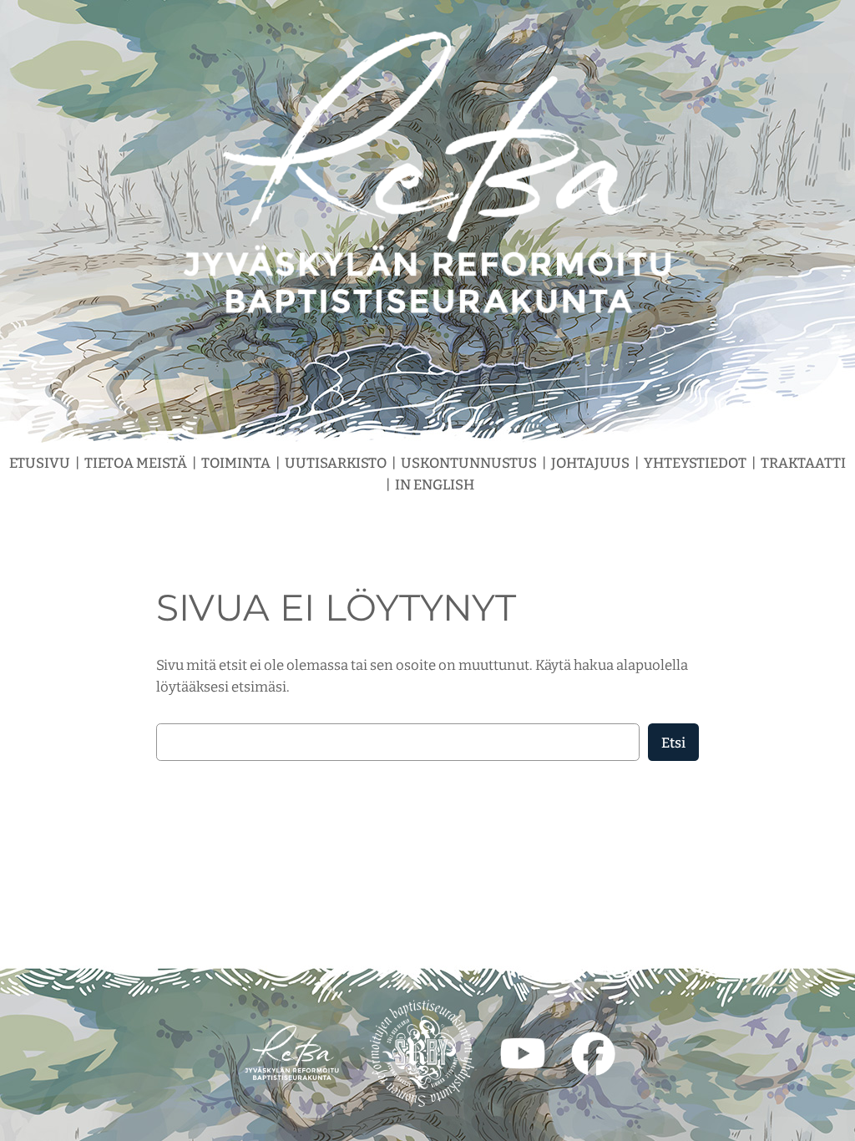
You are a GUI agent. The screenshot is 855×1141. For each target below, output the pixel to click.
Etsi (673, 742)
